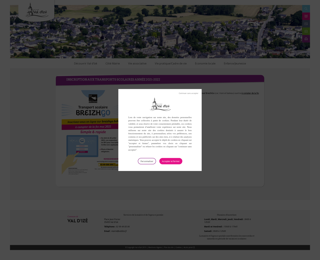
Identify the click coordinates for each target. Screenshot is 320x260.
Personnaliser (146, 161)
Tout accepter (170, 161)
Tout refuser (188, 93)
